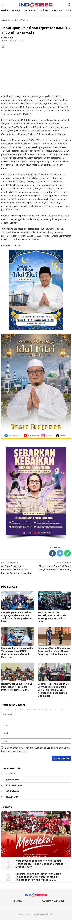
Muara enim (12, 796)
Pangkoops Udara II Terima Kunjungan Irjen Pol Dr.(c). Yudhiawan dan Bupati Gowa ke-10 (17, 617)
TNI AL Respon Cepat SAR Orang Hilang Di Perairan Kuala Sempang (54, 566)
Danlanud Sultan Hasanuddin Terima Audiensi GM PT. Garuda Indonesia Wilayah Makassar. (17, 652)
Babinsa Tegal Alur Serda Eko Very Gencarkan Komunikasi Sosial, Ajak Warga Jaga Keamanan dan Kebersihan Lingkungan (54, 689)
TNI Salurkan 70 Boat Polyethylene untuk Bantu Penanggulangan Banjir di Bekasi (52, 617)
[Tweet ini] (60, 553)
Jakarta (10, 773)
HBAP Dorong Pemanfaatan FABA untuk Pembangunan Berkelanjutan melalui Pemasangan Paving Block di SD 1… (38, 876)
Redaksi (18, 900)
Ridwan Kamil (13, 779)
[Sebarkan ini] (52, 553)
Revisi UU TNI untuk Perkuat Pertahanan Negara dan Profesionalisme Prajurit (16, 686)
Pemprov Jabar (14, 785)
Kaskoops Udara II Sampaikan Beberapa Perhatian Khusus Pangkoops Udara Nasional (54, 651)
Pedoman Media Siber (52, 900)
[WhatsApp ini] (67, 553)
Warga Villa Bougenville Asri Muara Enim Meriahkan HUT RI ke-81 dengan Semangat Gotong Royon (40, 863)
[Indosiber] (36, 4)
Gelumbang (12, 791)
